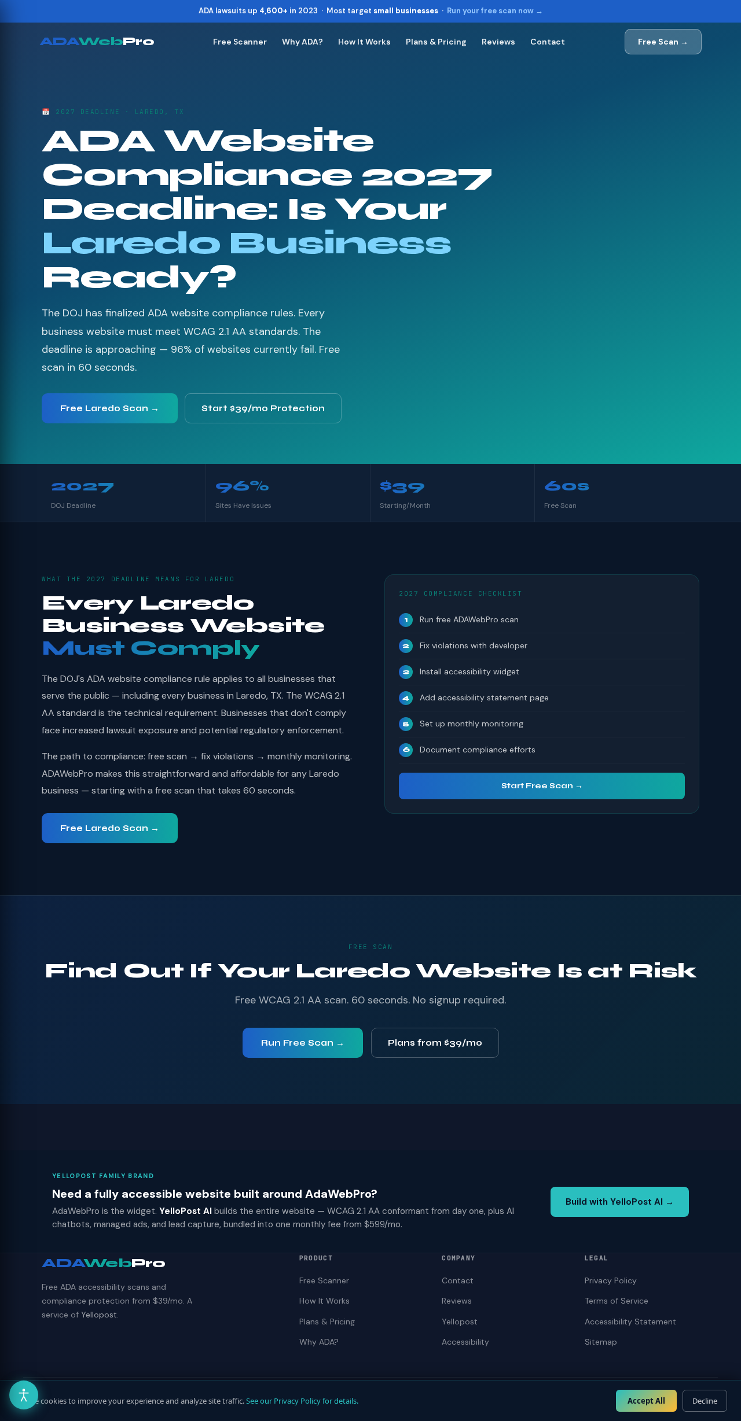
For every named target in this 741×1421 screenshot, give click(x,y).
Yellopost (99, 1314)
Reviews (498, 41)
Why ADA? (302, 41)
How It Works (364, 41)
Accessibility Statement (630, 1321)
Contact (547, 41)
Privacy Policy (611, 1280)
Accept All (646, 1401)
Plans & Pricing (436, 41)
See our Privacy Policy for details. (302, 1401)
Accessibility (465, 1342)
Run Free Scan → (302, 1043)
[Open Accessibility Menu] (23, 1395)
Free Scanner (240, 41)
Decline (704, 1401)
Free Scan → (663, 41)
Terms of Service (616, 1300)
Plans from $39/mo (435, 1043)
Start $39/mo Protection (263, 408)
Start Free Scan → (542, 786)
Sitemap (601, 1342)
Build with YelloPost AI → (620, 1202)
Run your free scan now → (495, 11)
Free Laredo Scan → (109, 408)
